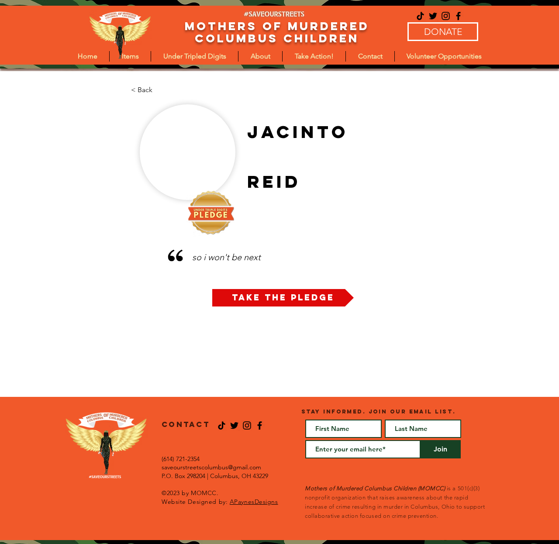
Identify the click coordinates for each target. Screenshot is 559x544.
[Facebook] (458, 15)
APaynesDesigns (254, 502)
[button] (194, 56)
